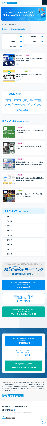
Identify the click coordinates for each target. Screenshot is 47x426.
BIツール (8, 101)
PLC (39, 104)
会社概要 (5, 406)
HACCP (8, 104)
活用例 (13, 41)
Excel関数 (38, 101)
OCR (33, 104)
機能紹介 (34, 36)
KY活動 (26, 104)
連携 (34, 41)
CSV (25, 101)
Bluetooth (17, 101)
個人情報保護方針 (7, 410)
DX (31, 101)
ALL (13, 36)
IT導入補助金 (17, 104)
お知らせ (13, 46)
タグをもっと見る (22, 110)
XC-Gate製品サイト (20, 406)
